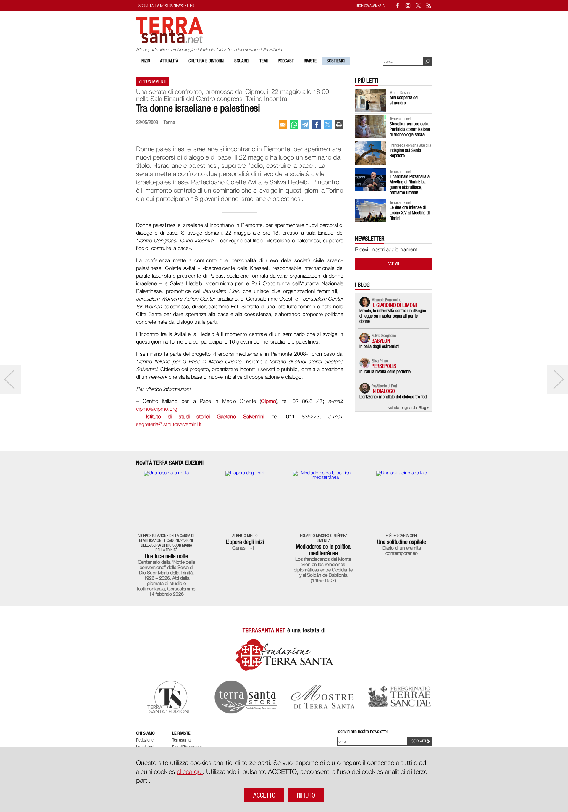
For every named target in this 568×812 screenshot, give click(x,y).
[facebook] (316, 124)
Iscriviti (393, 263)
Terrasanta (181, 740)
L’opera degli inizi (245, 541)
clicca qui (190, 772)
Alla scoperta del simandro (404, 100)
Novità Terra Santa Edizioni (170, 463)
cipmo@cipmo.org (156, 409)
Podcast (286, 61)
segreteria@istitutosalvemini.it (168, 424)
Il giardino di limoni (394, 305)
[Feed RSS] (429, 5)
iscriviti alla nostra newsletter (166, 5)
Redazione (145, 740)
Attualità (169, 61)
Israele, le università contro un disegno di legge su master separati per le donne (392, 316)
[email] (283, 124)
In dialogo (383, 391)
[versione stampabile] (339, 124)
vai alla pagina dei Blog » (408, 408)
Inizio (145, 61)
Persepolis (384, 366)
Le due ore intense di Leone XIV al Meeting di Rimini (410, 212)
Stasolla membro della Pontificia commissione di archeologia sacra (410, 129)
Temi (263, 61)
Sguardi (241, 61)
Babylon (381, 341)
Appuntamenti (152, 81)
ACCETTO (264, 795)
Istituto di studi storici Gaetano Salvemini (205, 417)
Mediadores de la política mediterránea (323, 550)
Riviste (310, 61)
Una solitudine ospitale (401, 541)
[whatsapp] (294, 124)
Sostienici (336, 61)
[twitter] (328, 124)
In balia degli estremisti (379, 346)
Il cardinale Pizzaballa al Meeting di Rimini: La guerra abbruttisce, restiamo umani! (410, 184)
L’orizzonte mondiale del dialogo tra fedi (393, 396)
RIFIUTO (306, 795)
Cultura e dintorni (206, 61)
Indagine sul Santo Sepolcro (405, 152)
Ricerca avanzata (370, 5)
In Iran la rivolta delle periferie (385, 371)
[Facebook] (398, 5)
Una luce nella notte (166, 556)
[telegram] (305, 124)
